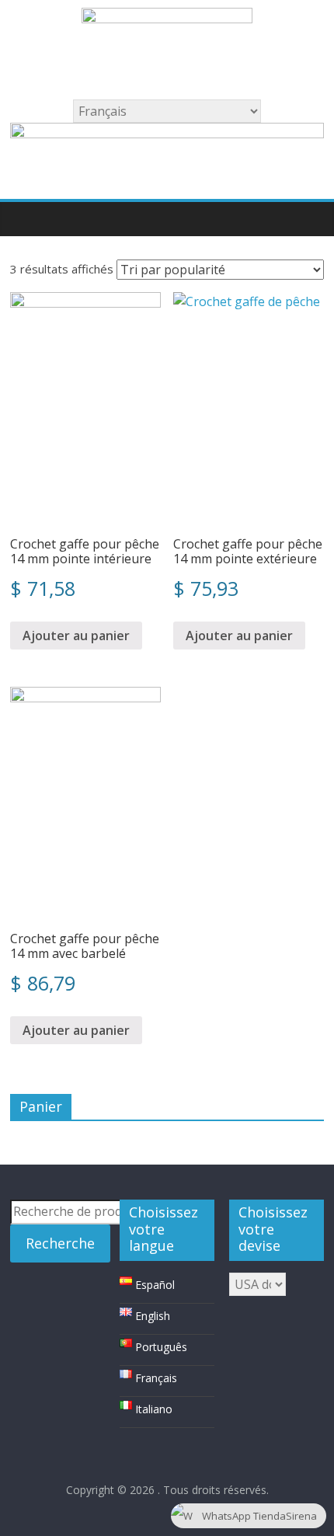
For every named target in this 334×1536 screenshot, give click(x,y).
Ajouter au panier (76, 635)
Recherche (60, 1243)
